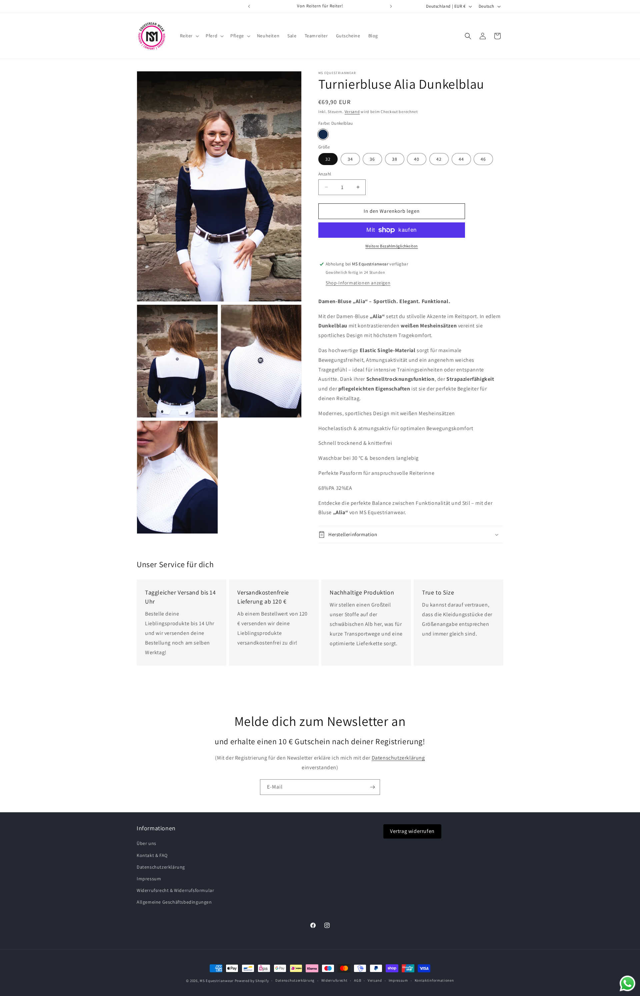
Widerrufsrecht (334, 980)
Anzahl (324, 174)
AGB (357, 980)
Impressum (149, 879)
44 (461, 159)
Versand (352, 111)
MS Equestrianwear (217, 980)
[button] (189, 36)
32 (328, 159)
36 (372, 159)
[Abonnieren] (372, 787)
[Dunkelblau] (323, 134)
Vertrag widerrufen (412, 831)
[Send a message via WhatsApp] (627, 983)
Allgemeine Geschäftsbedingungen (174, 902)
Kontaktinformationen (434, 980)
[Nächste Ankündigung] (391, 6)
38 (394, 159)
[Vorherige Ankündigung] (249, 6)
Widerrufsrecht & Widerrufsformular (175, 890)
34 (350, 159)
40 (416, 159)
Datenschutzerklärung (398, 758)
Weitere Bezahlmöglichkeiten (391, 245)
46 (483, 159)
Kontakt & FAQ (152, 855)
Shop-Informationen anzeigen (358, 283)
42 (439, 159)
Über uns (146, 843)
